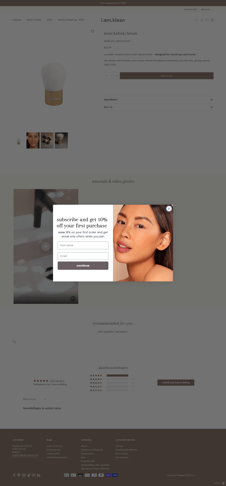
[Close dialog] (169, 208)
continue (83, 265)
